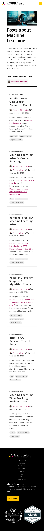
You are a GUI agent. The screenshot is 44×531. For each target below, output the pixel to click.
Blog (21, 477)
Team (22, 471)
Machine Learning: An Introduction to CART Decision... (18, 192)
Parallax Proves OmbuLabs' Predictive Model (20, 102)
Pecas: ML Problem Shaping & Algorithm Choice (21, 281)
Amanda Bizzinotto (19, 82)
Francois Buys (18, 170)
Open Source (22, 469)
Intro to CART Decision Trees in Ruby (20, 341)
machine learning (16, 95)
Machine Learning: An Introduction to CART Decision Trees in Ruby (20, 246)
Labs (21, 454)
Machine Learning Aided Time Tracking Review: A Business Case (21, 302)
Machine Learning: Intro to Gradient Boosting (21, 158)
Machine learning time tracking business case (21, 398)
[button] (40, 4)
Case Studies (22, 466)
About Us (22, 463)
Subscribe (12, 498)
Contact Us (22, 480)
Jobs (22, 474)
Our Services (22, 460)
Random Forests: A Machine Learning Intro (21, 221)
